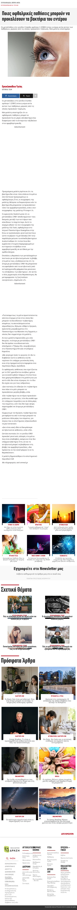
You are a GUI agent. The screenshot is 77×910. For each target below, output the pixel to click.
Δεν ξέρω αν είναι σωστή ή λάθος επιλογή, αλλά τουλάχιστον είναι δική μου (13, 528)
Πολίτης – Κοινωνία (36, 871)
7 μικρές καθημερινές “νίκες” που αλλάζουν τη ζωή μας (38, 528)
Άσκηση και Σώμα (51, 877)
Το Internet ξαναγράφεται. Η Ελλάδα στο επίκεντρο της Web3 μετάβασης (38, 559)
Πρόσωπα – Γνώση (65, 848)
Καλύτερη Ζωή (19, 696)
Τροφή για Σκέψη (64, 861)
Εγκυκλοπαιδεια (6, 3)
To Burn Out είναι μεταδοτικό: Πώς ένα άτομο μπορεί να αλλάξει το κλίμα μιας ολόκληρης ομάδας (20, 701)
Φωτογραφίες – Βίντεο (37, 879)
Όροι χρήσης (9, 874)
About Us (8, 869)
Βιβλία (57, 776)
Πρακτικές (26, 863)
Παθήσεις (50, 857)
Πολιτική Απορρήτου (9, 878)
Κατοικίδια (37, 859)
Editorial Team (7, 90)
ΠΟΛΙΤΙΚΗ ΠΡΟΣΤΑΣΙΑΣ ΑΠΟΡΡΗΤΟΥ (38, 578)
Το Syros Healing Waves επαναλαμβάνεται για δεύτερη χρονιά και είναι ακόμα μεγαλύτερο (57, 821)
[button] (67, 834)
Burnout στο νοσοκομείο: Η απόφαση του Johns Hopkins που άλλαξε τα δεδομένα (57, 701)
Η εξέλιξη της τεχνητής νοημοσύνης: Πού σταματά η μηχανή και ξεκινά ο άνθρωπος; (63, 559)
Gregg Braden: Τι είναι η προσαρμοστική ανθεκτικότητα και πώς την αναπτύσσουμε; (20, 741)
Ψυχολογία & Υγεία (57, 696)
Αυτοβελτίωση (52, 736)
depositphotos (10, 864)
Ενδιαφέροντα (19, 776)
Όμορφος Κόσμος (37, 848)
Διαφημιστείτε (10, 872)
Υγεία (49, 847)
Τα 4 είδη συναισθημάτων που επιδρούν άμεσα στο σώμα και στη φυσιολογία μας (19, 781)
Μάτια (18, 3)
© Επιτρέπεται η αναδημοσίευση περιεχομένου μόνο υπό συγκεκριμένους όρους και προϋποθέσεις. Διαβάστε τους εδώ (11, 895)
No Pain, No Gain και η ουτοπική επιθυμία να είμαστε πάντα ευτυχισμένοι (57, 741)
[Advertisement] (20, 159)
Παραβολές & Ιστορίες (37, 867)
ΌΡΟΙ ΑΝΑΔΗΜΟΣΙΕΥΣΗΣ (11, 885)
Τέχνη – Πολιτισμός (37, 875)
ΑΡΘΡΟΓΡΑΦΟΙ (10, 866)
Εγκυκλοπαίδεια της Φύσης (53, 882)
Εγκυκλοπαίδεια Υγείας (9, 5)
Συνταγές (25, 883)
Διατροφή (26, 867)
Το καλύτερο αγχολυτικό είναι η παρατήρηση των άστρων (19, 820)
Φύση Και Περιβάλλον (51, 895)
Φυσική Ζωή (50, 870)
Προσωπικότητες (67, 858)
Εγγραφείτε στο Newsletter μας (38, 568)
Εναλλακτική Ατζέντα (66, 867)
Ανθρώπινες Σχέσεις (37, 856)
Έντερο (14, 3)
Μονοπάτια (26, 860)
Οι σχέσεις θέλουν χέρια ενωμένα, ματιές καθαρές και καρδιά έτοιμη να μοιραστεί (57, 781)
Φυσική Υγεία (50, 864)
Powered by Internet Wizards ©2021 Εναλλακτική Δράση (60, 907)
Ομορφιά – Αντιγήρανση (52, 886)
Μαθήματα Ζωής (36, 863)
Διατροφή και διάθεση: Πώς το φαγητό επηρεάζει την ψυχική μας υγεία (13, 559)
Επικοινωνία (9, 881)
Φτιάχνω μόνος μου (51, 890)
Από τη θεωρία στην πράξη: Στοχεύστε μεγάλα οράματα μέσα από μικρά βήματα (63, 528)
